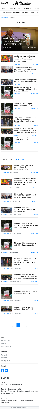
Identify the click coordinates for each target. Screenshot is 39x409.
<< (14, 325)
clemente (35, 84)
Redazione (8, 47)
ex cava (35, 64)
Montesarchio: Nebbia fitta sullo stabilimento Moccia (24, 308)
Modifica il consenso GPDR (19, 408)
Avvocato (35, 74)
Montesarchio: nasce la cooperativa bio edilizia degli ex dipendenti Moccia (26, 225)
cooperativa (34, 94)
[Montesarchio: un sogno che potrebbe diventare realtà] (7, 109)
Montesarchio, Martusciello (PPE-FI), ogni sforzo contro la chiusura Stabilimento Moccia (25, 276)
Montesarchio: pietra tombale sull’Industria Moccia (25, 292)
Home (36, 125)
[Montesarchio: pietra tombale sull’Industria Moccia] (7, 143)
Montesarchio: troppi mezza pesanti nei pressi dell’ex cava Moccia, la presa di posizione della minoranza (25, 181)
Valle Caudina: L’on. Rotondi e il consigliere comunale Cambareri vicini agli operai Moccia (25, 261)
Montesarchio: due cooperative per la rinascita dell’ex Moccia (24, 209)
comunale (33, 47)
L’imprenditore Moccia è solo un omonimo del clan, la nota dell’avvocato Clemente (25, 196)
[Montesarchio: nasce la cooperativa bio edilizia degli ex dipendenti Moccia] (7, 92)
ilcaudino (4, 18)
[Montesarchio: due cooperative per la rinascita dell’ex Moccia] (7, 81)
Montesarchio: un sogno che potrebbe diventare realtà (25, 244)
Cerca (3, 3)
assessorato (34, 108)
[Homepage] (22, 3)
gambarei (34, 135)
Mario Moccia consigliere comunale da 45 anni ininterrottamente (23, 167)
